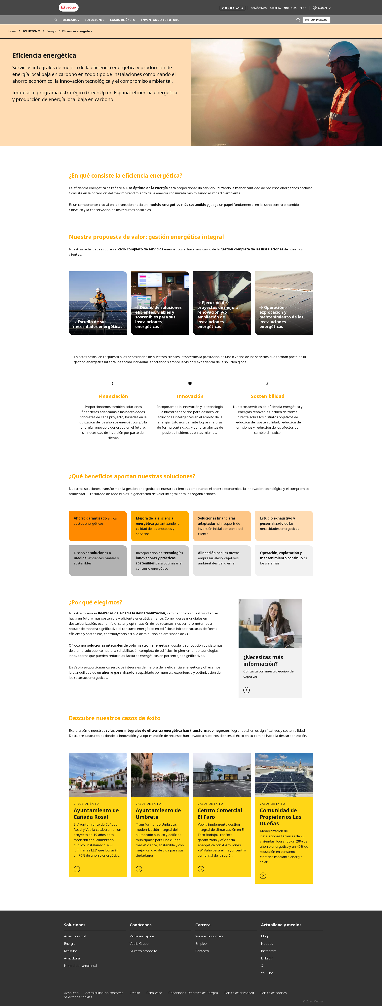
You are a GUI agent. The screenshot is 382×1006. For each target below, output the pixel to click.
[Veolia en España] (68, 7)
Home (12, 31)
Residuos (70, 951)
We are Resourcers (209, 936)
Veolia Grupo (139, 943)
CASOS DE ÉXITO (122, 20)
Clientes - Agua (232, 8)
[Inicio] (56, 20)
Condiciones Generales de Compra (193, 993)
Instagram (268, 951)
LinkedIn (267, 958)
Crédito (135, 993)
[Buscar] (298, 20)
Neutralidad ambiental (80, 965)
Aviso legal (71, 993)
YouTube (267, 973)
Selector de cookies (78, 997)
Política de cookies (273, 993)
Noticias (290, 8)
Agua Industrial (75, 936)
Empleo (201, 943)
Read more (270, 648)
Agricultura (72, 958)
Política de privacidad (239, 993)
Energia (69, 943)
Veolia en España (142, 936)
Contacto (202, 951)
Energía (51, 31)
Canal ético (154, 993)
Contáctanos (319, 19)
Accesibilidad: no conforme (104, 993)
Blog (303, 8)
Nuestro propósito (143, 951)
